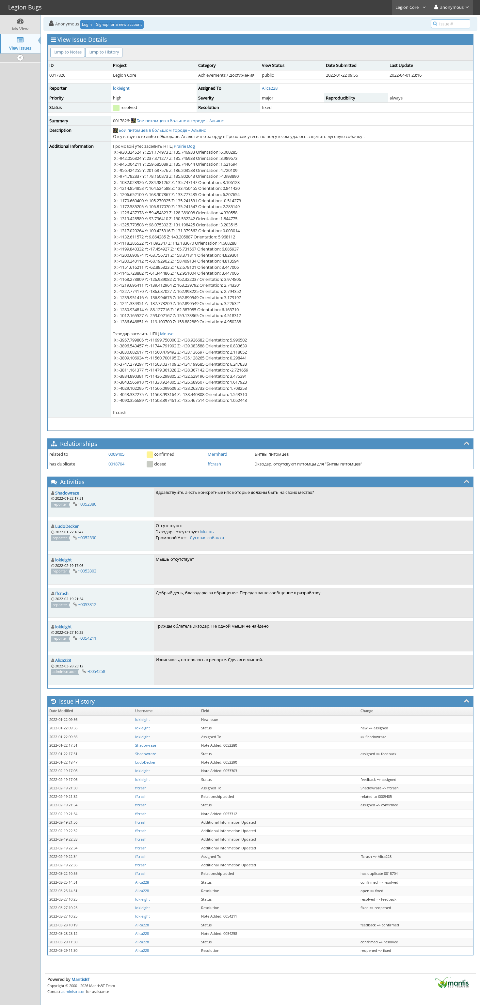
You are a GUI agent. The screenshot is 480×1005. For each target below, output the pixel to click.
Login (87, 24)
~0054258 (96, 671)
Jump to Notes (68, 52)
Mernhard (217, 454)
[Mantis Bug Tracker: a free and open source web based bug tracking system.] (452, 982)
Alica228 (270, 88)
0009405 (116, 454)
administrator (73, 991)
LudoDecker (67, 526)
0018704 (116, 464)
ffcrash (214, 464)
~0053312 (87, 604)
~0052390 (87, 538)
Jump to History (103, 52)
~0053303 (87, 571)
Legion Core (407, 7)
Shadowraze (67, 493)
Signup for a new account (119, 24)
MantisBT (81, 979)
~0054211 (87, 638)
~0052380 (87, 504)
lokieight (121, 88)
